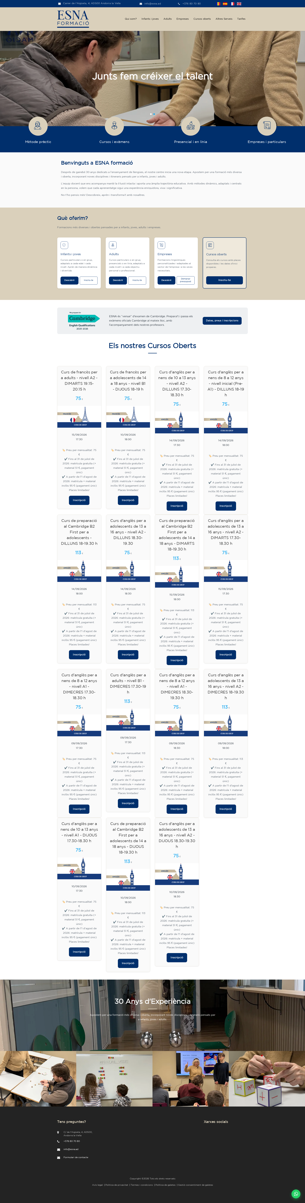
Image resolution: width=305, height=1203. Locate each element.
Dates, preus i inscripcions (222, 321)
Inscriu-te (88, 280)
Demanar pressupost (185, 280)
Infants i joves (150, 19)
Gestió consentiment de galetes (195, 1185)
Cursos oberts (202, 19)
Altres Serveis (224, 19)
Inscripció (79, 500)
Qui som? (131, 19)
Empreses (182, 19)
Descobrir (69, 280)
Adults (167, 19)
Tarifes (241, 19)
